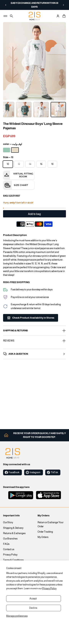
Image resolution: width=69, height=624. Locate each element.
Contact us (8, 549)
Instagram (35, 472)
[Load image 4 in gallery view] (41, 109)
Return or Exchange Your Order (50, 524)
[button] (5, 5)
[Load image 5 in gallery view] (58, 109)
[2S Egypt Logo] (12, 453)
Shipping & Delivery (13, 528)
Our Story (8, 522)
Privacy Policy (49, 588)
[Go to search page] (11, 16)
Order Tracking (45, 531)
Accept (33, 598)
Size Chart (21, 185)
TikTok (54, 472)
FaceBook (14, 472)
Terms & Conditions (13, 560)
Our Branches (10, 538)
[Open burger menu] (5, 16)
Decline (33, 608)
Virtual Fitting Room (23, 175)
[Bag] (63, 16)
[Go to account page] (58, 16)
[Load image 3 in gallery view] (23, 109)
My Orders (43, 537)
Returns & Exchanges (14, 533)
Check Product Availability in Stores (33, 317)
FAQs (6, 544)
